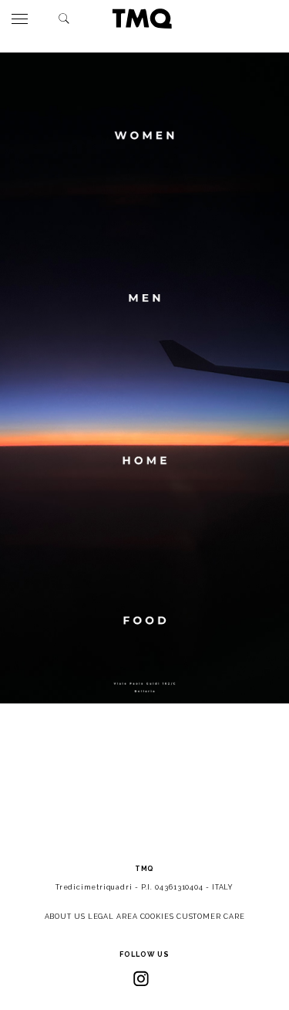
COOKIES (157, 916)
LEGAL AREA (113, 916)
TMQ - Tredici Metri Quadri (142, 18)
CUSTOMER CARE (210, 916)
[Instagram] (141, 977)
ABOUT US (65, 916)
